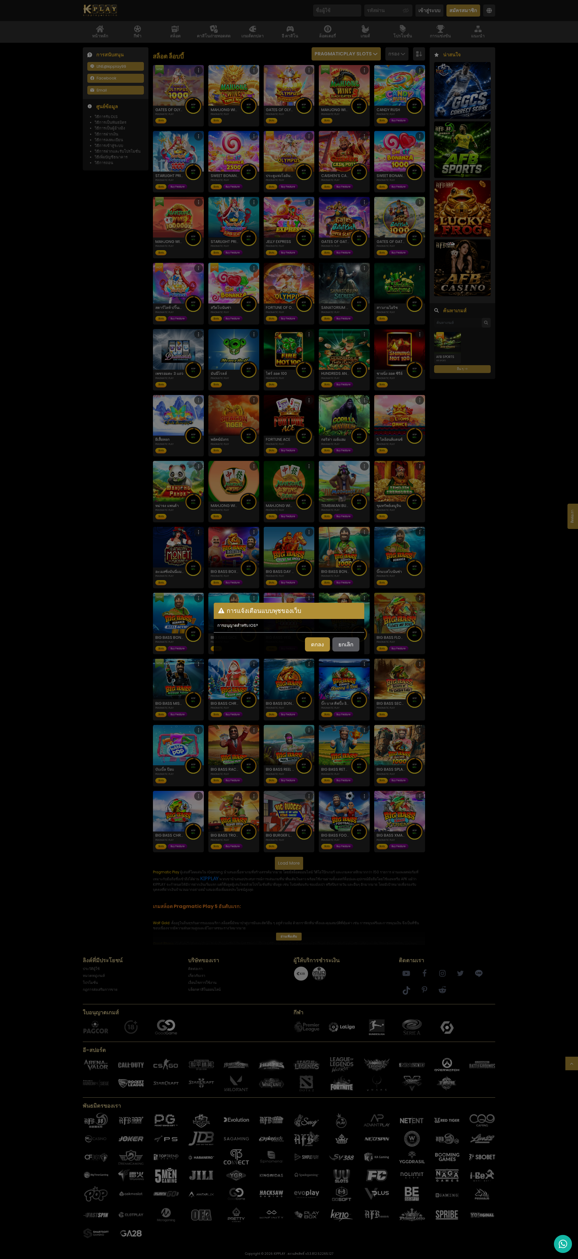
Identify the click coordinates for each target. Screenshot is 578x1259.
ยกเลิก (345, 644)
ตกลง (317, 644)
